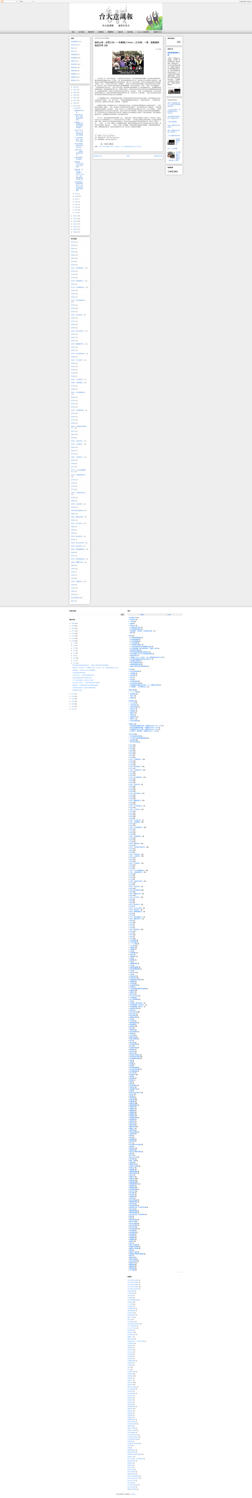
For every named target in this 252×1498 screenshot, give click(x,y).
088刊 (73, 526)
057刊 (73, 420)
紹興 (131, 623)
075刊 (73, 483)
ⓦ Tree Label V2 (179, 1272)
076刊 (73, 486)
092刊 (73, 539)
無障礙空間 (133, 717)
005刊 (73, 255)
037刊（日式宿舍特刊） (78, 353)
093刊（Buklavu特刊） (78, 543)
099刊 (73, 565)
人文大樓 (133, 703)
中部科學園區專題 (132, 1300)
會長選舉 (133, 740)
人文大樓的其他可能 (174, 135)
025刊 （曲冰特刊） (77, 315)
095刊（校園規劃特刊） (78, 549)
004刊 (73, 252)
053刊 (73, 407)
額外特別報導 (131, 1487)
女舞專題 (133, 673)
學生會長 (130, 1350)
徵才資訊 (130, 32)
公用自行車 (130, 1313)
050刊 (73, 397)
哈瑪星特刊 (130, 1332)
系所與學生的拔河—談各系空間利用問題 (79, 117)
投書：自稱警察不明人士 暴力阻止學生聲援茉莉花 (174, 104)
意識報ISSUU (158, 32)
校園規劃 (130, 1417)
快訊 (100, 146)
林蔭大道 (133, 709)
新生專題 (130, 1391)
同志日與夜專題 (134, 671)
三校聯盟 (130, 1297)
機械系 (132, 713)
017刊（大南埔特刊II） (78, 287)
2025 (75, 87)
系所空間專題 (134, 721)
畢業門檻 (130, 1426)
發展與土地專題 (131, 1430)
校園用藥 (130, 1415)
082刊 (73, 507)
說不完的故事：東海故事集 (135, 1458)
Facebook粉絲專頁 (143, 32)
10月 (76, 196)
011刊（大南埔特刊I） (78, 268)
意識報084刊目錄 (77, 690)
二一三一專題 (134, 692)
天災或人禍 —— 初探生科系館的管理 (79, 152)
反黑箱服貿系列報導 (133, 1324)
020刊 (73, 297)
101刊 (73, 572)
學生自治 (74, 45)
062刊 (73, 434)
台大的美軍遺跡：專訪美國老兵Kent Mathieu (174, 111)
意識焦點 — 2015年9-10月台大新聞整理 (79, 164)
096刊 (73, 552)
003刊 (73, 248)
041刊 (73, 366)
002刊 (73, 245)
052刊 (73, 403)
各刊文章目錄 (75, 597)
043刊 (73, 373)
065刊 (73, 447)
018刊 (73, 290)
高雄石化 (133, 625)
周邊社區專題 (134, 707)
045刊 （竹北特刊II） (77, 379)
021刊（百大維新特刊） (78, 300)
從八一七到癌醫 (172, 148)
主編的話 (130, 1302)
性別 (72, 51)
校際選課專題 (131, 1419)
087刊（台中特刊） (77, 523)
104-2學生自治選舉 (132, 1284)
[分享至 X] (109, 144)
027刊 (73, 321)
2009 (75, 229)
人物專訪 (130, 1306)
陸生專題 (130, 1482)
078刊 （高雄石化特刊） (78, 492)
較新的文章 (98, 156)
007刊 (73, 261)
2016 (75, 103)
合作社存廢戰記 (172, 121)
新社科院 (130, 1395)
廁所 (131, 677)
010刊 (73, 264)
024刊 (73, 311)
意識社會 (74, 64)
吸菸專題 (133, 694)
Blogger (133, 1494)
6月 (76, 202)
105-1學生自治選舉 (132, 1286)
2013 (75, 218)
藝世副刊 (74, 80)
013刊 (73, 274)
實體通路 (110, 32)
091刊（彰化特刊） (77, 536)
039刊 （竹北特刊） (77, 360)
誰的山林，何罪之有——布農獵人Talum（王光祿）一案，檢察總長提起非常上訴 (79, 174)
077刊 (73, 489)
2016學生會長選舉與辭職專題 (138, 738)
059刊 (73, 423)
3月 (76, 210)
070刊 (73, 463)
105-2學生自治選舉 (132, 1289)
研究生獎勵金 (131, 1432)
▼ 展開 (141, 614)
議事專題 (130, 1463)
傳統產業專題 (131, 1310)
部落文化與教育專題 (133, 1476)
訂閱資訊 (101, 32)
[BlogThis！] (107, 144)
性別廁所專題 (134, 681)
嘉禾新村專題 (131, 1334)
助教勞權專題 (131, 1315)
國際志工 (130, 1337)
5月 (76, 204)
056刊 (73, 416)
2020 (75, 92)
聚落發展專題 (131, 1452)
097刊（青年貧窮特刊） (78, 559)
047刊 (73, 386)
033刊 (73, 340)
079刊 (73, 497)
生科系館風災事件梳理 (79, 158)
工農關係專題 (131, 1360)
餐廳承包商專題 (131, 1489)
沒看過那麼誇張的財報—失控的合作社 (174, 117)
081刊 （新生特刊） (77, 504)
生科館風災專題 (131, 1424)
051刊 (73, 400)
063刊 (73, 437)
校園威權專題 (131, 1406)
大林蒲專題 (130, 1343)
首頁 (73, 32)
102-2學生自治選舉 (132, 1280)
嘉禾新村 (133, 619)
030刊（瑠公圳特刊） (77, 331)
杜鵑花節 (130, 1400)
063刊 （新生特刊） (77, 441)
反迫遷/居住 (74, 41)
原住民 (139, 146)
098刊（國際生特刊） (77, 562)
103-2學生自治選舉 (132, 1282)
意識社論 (74, 67)
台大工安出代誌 (131, 1328)
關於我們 (91, 32)
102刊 (73, 575)
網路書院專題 (131, 1450)
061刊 (73, 431)
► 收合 (169, 614)
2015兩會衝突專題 (135, 736)
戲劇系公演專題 (131, 1387)
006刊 (73, 258)
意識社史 (74, 61)
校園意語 (74, 74)
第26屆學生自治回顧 (133, 1443)
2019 (75, 95)
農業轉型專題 (131, 1474)
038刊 (73, 357)
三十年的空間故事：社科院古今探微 (79, 139)
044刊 (73, 376)
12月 (76, 108)
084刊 (73, 514)
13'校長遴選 (130, 1291)
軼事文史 (130, 1467)
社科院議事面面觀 (132, 1439)
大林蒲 (132, 621)
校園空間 (74, 77)
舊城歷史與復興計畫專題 (134, 1454)
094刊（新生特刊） (77, 546)
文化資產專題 (131, 1389)
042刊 (73, 370)
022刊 (73, 305)
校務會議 (130, 1404)
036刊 (73, 350)
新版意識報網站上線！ (178, 141)
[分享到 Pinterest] (112, 144)
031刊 (73, 334)
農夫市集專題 (131, 1471)
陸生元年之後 (131, 1480)
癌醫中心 (133, 719)
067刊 (73, 454)
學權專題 (130, 1347)
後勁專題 (130, 1363)
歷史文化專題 (131, 1421)
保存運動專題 (131, 1308)
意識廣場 (74, 54)
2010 (75, 226)
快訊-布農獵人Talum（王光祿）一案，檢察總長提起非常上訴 (119, 146)
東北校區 (130, 1402)
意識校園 (74, 58)
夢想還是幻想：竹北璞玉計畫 (135, 1341)
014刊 (73, 277)
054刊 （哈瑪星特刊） (78, 410)
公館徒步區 (133, 705)
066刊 (73, 450)
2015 (75, 106)
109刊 (73, 594)
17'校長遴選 (130, 1293)
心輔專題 (130, 1365)
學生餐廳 (130, 1354)
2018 (75, 98)
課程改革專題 (131, 1461)
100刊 (73, 568)
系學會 (129, 1445)
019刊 (73, 294)
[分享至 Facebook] (110, 144)
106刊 (73, 585)
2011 (75, 224)
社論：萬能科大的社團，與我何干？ (174, 131)
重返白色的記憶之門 (133, 1478)
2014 (75, 216)
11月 (76, 193)
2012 (75, 221)
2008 (75, 232)
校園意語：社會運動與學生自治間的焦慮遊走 (79, 125)
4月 (76, 207)
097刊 (73, 556)
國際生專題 (130, 1339)
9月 (76, 199)
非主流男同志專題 (135, 683)
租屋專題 (130, 1441)
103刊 (73, 578)
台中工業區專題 (131, 1326)
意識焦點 (130, 1378)
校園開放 (133, 711)
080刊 (73, 501)
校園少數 (74, 70)
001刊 (73, 242)
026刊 (73, 318)
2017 (75, 100)
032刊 (73, 337)
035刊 (73, 347)
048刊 (73, 389)
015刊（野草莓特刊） (77, 281)
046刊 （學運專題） (77, 382)
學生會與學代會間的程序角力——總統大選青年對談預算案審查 (79, 186)
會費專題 (130, 1398)
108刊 (73, 591)
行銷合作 (120, 32)
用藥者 (132, 698)
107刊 (73, 588)
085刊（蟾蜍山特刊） (77, 517)
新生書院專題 (131, 1393)
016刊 (73, 284)
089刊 (73, 530)
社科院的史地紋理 (132, 1435)
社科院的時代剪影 (132, 1437)
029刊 (73, 328)
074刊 (73, 480)
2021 (75, 89)
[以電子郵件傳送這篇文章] (105, 144)
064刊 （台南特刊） (77, 444)
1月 (76, 212)
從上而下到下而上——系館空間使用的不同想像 (79, 132)
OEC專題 (130, 1295)
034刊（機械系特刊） (77, 344)
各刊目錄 (81, 32)
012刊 (73, 271)
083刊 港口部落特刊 (77, 510)
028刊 (73, 324)
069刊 (73, 460)
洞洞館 (132, 715)
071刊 (73, 467)
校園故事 (130, 1413)
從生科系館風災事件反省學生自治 (79, 145)
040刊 (73, 363)
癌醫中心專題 (131, 1428)
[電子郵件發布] (101, 144)
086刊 (73, 520)
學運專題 (130, 1356)
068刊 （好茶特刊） (77, 457)
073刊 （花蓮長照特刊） (78, 475)
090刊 (73, 533)
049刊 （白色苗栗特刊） (78, 392)
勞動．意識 (130, 1317)
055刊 (73, 413)
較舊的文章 (158, 156)
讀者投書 (130, 1465)
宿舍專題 (133, 675)
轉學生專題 (130, 1469)
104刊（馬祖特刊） (77, 581)
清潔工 (132, 696)
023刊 (73, 308)
